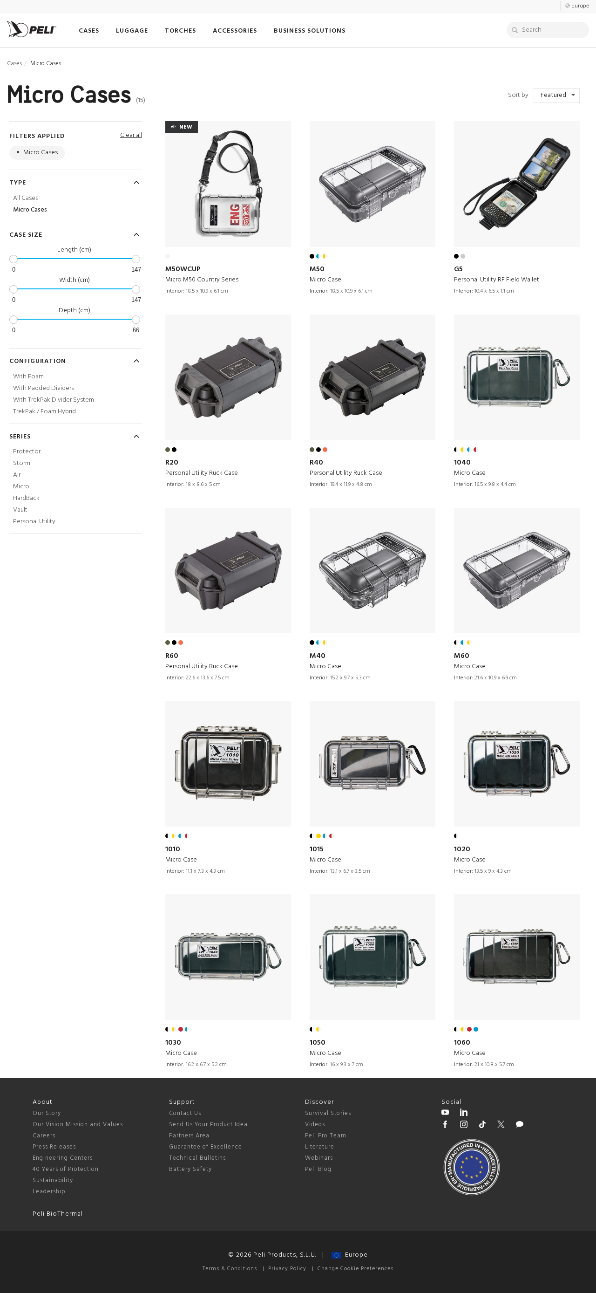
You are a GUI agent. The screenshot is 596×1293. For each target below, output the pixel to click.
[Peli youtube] (445, 1114)
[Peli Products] (445, 1126)
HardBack (26, 498)
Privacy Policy (287, 1268)
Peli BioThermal (58, 1214)
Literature (319, 1147)
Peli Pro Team (325, 1136)
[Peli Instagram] (463, 1126)
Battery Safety (190, 1169)
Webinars (319, 1158)
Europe (354, 1255)
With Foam (28, 376)
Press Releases (54, 1147)
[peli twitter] (501, 1126)
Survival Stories (328, 1113)
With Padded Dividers (43, 388)
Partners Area (189, 1136)
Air (16, 475)
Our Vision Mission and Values (78, 1124)
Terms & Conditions (230, 1268)
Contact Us (185, 1113)
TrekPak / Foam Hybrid (44, 411)
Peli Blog (318, 1169)
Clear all (131, 135)
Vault (20, 510)
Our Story (47, 1113)
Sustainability (53, 1180)
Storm (21, 463)
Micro (21, 486)
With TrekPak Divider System (53, 400)
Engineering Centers (63, 1158)
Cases (14, 63)
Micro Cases (30, 210)
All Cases (25, 198)
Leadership (49, 1192)
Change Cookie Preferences (355, 1268)
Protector (27, 451)
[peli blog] (519, 1126)
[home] (31, 29)
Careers (44, 1136)
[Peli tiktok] (482, 1126)
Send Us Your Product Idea (208, 1124)
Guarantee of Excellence (205, 1147)
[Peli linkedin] (463, 1114)
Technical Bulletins (197, 1158)
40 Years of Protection (66, 1169)
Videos (315, 1124)
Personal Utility (34, 521)
